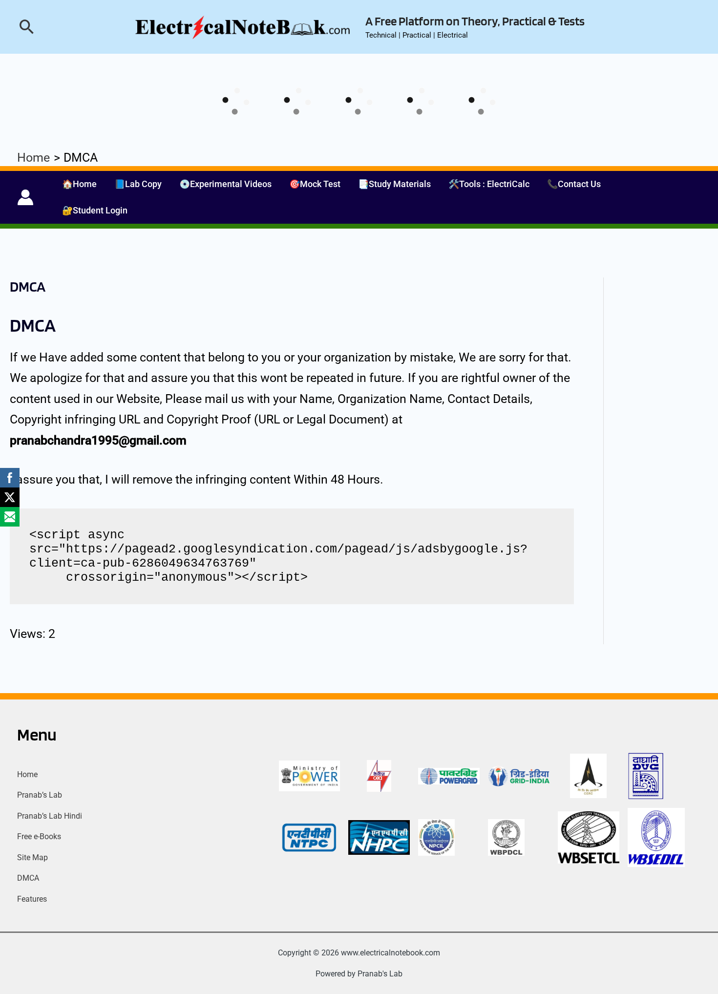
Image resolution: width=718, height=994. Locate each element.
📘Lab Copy (138, 184)
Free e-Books (39, 836)
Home (27, 774)
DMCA (28, 878)
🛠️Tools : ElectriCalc (488, 184)
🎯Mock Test (314, 184)
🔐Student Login (94, 210)
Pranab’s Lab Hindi (49, 816)
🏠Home (79, 184)
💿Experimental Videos (225, 184)
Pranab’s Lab (39, 795)
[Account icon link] (25, 197)
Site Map (32, 857)
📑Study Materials (394, 184)
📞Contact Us (574, 184)
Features (32, 899)
